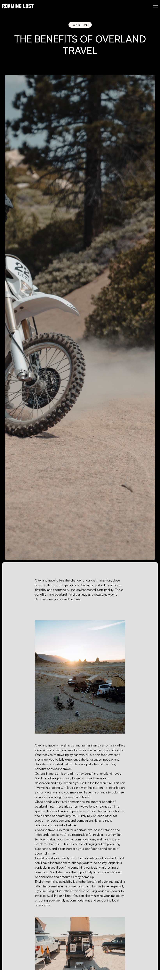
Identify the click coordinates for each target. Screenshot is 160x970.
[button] (155, 5)
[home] (18, 5)
